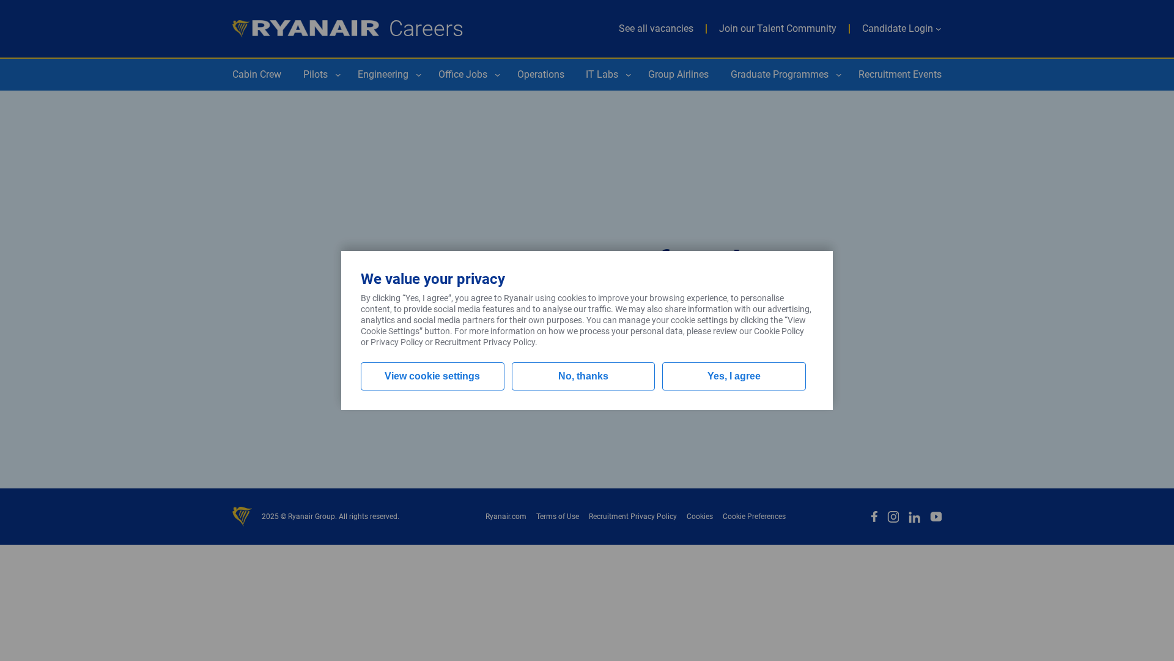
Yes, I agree (734, 376)
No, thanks (583, 376)
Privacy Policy (397, 342)
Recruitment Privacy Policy (485, 342)
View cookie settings (432, 376)
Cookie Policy (779, 331)
